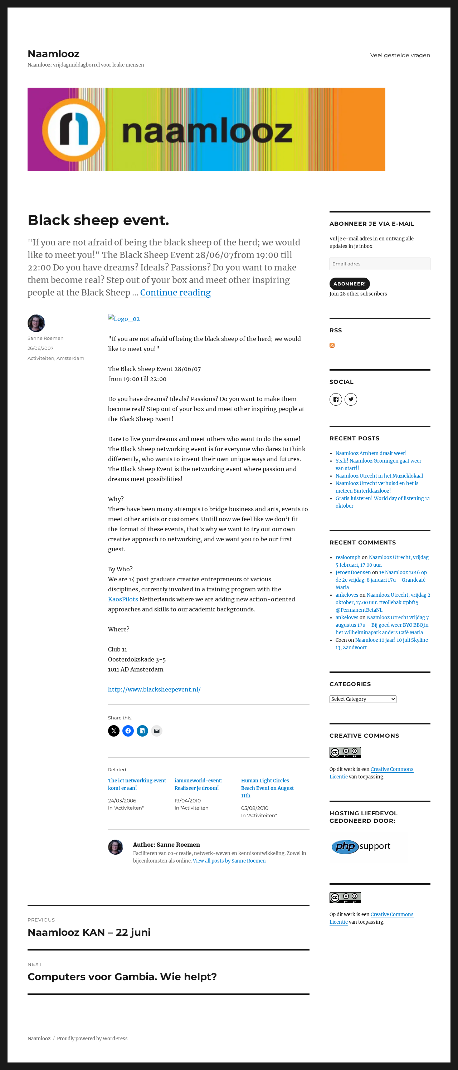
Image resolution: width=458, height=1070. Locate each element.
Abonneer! (349, 284)
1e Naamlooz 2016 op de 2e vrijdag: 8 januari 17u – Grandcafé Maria (381, 580)
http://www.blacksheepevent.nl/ (154, 689)
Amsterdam (70, 358)
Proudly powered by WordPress (92, 1039)
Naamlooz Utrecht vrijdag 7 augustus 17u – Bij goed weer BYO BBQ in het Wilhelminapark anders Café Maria (382, 625)
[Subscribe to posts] (332, 345)
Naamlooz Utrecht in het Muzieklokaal (379, 476)
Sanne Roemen (46, 338)
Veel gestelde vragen (400, 55)
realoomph (348, 557)
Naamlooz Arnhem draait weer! (371, 453)
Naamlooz (53, 54)
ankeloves (347, 595)
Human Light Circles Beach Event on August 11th (267, 788)
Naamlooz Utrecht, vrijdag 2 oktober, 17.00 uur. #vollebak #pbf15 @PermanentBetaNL (383, 602)
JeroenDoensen (353, 573)
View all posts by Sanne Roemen (229, 861)
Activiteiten (41, 358)
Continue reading (175, 292)
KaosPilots (123, 599)
